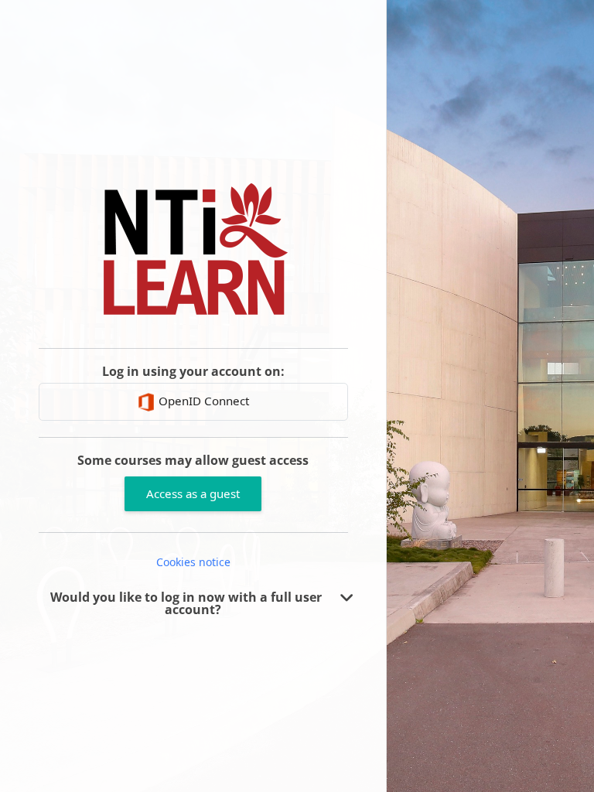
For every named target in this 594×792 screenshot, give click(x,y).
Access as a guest (193, 493)
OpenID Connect (202, 400)
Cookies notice (193, 562)
